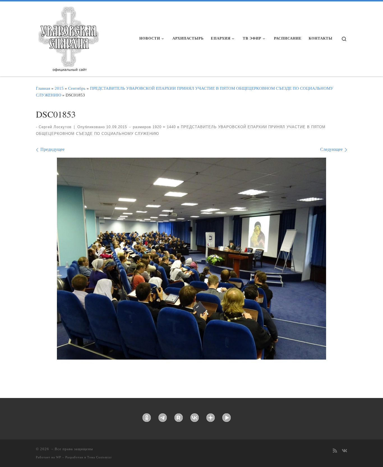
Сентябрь (77, 88)
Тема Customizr (99, 457)
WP (58, 457)
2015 (59, 88)
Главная (43, 88)
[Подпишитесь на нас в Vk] (344, 451)
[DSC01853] (191, 259)
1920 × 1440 (163, 127)
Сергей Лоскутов (55, 127)
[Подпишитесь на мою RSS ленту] (335, 451)
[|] (68, 37)
